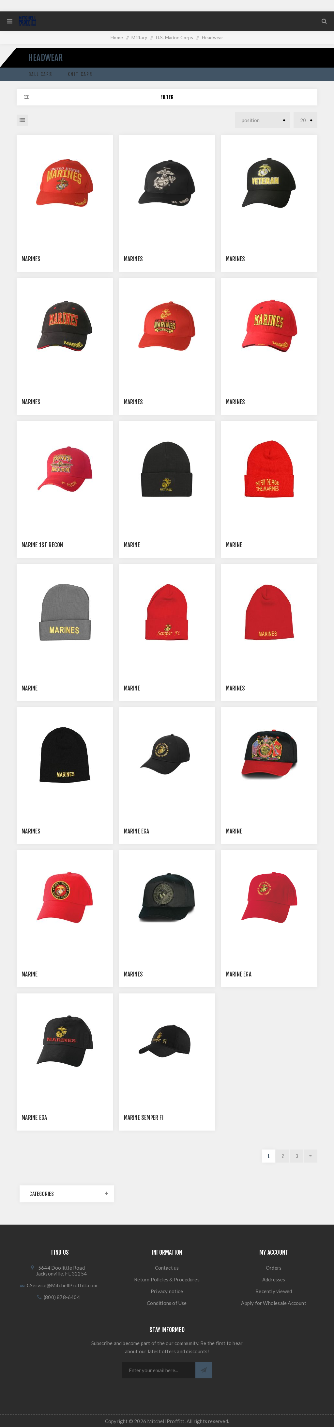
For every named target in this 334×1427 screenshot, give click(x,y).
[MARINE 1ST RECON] (65, 469)
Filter (167, 97)
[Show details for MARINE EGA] (167, 755)
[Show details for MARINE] (269, 469)
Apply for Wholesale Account (273, 1303)
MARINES (31, 259)
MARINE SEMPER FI (143, 1117)
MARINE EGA (136, 831)
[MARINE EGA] (65, 1041)
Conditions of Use (167, 1303)
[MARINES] (65, 183)
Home (117, 37)
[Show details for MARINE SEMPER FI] (167, 1041)
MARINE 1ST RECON (42, 545)
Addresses (273, 1279)
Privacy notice (167, 1291)
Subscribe (203, 1370)
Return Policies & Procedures (167, 1279)
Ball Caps (40, 74)
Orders (273, 1268)
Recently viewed (273, 1291)
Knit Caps (80, 74)
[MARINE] (167, 469)
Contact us (167, 1268)
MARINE (132, 545)
